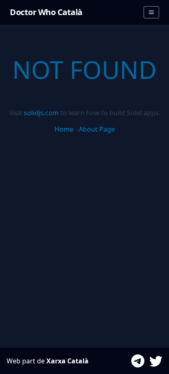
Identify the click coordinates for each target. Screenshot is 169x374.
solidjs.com (41, 112)
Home (64, 129)
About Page (97, 129)
